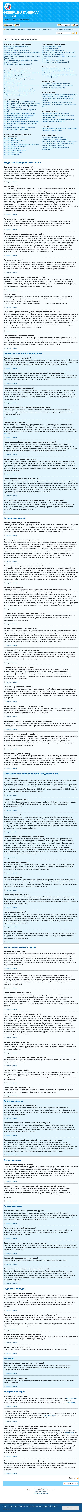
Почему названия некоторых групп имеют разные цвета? (59, 57)
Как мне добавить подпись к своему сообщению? (21, 106)
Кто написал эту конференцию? (53, 137)
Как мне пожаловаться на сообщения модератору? (22, 121)
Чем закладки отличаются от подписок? (56, 113)
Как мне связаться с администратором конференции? (55, 148)
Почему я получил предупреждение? (16, 119)
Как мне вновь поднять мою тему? (16, 129)
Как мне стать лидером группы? (53, 54)
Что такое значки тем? (12, 154)
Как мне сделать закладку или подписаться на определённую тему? (58, 116)
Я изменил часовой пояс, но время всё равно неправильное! (19, 80)
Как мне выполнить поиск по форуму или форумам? (59, 94)
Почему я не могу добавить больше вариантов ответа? (20, 110)
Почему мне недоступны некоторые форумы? (19, 115)
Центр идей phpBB (49, 1416)
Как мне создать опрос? (12, 108)
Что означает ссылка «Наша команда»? (55, 62)
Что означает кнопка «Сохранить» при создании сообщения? (20, 124)
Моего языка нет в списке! (13, 83)
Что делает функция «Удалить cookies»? (18, 64)
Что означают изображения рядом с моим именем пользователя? (21, 86)
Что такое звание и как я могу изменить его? (19, 91)
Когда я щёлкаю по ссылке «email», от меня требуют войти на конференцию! (19, 94)
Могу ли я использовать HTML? (15, 140)
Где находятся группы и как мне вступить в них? (58, 52)
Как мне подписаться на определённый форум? (58, 119)
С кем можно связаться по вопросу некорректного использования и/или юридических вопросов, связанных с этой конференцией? (59, 143)
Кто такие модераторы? (50, 48)
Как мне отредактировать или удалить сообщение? (22, 104)
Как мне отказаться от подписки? (53, 121)
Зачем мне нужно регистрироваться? (17, 46)
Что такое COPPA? (10, 48)
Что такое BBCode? (10, 138)
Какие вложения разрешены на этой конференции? (59, 128)
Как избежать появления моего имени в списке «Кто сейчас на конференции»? (22, 74)
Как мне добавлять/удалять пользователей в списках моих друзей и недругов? (57, 87)
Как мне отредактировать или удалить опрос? (20, 113)
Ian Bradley (44, 1488)
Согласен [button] (71, 1508)
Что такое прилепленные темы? (15, 150)
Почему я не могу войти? (12, 54)
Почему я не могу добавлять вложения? (18, 117)
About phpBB (70, 1403)
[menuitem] (16, 25)
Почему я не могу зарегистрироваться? (17, 50)
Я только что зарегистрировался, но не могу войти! (22, 52)
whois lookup (69, 1433)
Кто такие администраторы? (52, 46)
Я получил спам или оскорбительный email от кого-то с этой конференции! (59, 76)
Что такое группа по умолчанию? (53, 60)
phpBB (6, 433)
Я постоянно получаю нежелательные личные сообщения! (58, 72)
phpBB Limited (71, 1398)
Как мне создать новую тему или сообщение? (20, 102)
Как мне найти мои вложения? (52, 130)
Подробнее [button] (7, 1509)
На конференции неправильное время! (17, 77)
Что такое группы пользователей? (53, 50)
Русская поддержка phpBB (41, 1491)
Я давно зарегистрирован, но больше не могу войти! (22, 56)
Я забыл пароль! (9, 58)
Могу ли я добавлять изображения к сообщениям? (21, 144)
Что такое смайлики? (11, 142)
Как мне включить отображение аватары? (18, 89)
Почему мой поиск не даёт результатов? (56, 96)
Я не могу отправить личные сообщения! (56, 69)
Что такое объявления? (12, 148)
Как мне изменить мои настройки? (16, 71)
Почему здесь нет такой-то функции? (55, 139)
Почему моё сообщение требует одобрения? (19, 127)
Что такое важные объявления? (15, 146)
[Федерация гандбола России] (14, 6)
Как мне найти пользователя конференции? (57, 102)
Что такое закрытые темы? (13, 152)
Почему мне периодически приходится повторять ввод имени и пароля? (21, 61)
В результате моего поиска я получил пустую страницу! (57, 99)
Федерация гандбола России (21, 14)
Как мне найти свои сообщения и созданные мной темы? (59, 105)
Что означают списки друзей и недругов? (56, 84)
